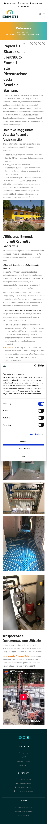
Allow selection (23, 449)
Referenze (25, 32)
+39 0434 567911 (25, 780)
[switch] (41, 411)
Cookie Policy (23, 765)
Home (18, 32)
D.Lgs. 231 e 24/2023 (23, 761)
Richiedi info (23, 3)
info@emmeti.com (25, 784)
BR (28, 6)
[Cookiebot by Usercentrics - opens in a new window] (34, 365)
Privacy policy (23, 753)
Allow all (23, 441)
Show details (35, 434)
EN (22, 6)
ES (25, 6)
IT (19, 6)
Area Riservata (36, 3)
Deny (23, 456)
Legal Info (23, 757)
